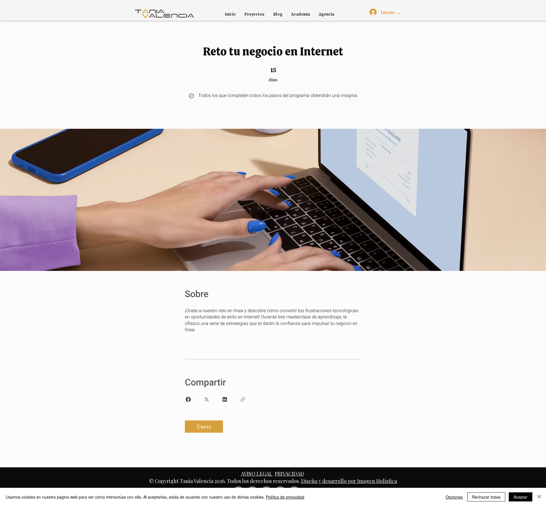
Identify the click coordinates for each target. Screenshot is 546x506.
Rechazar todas (486, 497)
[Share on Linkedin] (224, 399)
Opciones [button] (454, 497)
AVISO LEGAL (256, 473)
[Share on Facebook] (188, 399)
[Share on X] (206, 399)
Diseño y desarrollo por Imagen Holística (349, 481)
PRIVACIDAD (289, 473)
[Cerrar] (539, 496)
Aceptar (521, 497)
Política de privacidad (285, 497)
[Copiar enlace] (242, 399)
